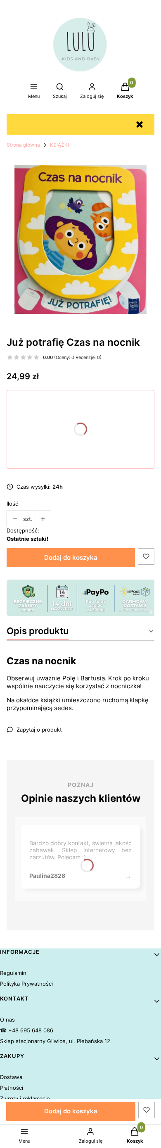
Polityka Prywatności (26, 983)
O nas (7, 1019)
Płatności (11, 1087)
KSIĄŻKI (59, 145)
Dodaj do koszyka (70, 557)
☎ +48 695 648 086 (26, 1030)
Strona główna (23, 145)
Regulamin (13, 973)
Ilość (12, 503)
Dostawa (11, 1077)
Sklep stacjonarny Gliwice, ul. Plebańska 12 (55, 1041)
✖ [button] (139, 125)
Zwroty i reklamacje (25, 1098)
